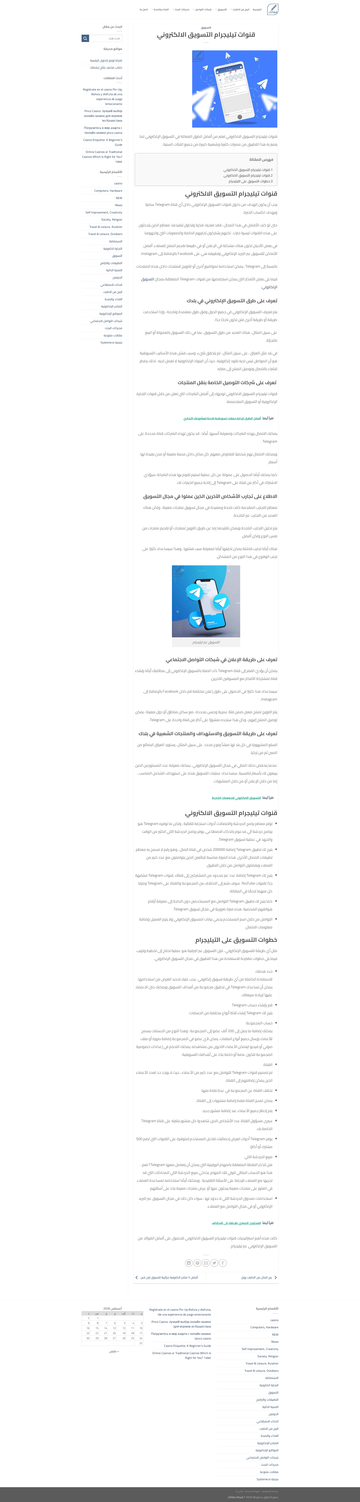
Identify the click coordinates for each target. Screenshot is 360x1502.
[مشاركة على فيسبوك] (222, 1263)
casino (118, 183)
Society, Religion (111, 219)
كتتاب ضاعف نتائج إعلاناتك (106, 67)
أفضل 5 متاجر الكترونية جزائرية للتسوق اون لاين (169, 1277)
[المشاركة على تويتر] (214, 1263)
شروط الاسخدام (252, 1491)
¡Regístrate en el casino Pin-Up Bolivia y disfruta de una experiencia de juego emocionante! (102, 97)
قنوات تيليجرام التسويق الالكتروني (247, 169)
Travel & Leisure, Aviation (105, 227)
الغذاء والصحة (161, 9)
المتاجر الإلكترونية (111, 306)
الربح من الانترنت (241, 9)
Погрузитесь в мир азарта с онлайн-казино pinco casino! (103, 130)
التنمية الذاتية (114, 270)
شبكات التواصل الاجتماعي (106, 321)
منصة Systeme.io (111, 342)
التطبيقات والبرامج (111, 263)
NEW (119, 198)
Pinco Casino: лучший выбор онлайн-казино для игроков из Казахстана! (103, 115)
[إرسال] (85, 38)
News (118, 205)
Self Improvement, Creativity (104, 212)
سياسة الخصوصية (270, 1491)
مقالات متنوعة (113, 335)
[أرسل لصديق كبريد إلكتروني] (206, 1263)
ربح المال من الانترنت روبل (256, 1277)
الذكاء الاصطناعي (111, 284)
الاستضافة (115, 241)
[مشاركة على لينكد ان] (189, 1263)
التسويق (222, 9)
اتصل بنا (144, 9)
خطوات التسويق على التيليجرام (249, 181)
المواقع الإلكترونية (110, 313)
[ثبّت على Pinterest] (197, 1263)
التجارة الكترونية (112, 248)
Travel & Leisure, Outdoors (105, 234)
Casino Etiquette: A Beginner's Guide (102, 142)
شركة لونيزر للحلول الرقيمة (106, 60)
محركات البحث (182, 9)
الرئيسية (257, 9)
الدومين (117, 277)
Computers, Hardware (108, 190)
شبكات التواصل (203, 9)
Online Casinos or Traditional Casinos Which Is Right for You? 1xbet (102, 156)
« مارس (114, 1351)
